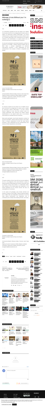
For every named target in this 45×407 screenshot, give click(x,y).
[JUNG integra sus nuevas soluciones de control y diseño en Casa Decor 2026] (26, 295)
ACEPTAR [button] (14, 404)
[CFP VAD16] (36, 201)
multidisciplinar (19, 256)
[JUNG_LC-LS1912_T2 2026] (36, 64)
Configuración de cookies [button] (6, 404)
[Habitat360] (36, 119)
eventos (6, 13)
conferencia (7, 256)
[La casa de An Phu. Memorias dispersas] (26, 329)
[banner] (36, 219)
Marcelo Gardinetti (38, 285)
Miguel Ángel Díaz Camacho (37, 265)
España (11, 256)
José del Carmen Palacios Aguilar (37, 290)
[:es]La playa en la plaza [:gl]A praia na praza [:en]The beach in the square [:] (22, 269)
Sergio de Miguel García (37, 298)
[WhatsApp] (18, 25)
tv (9, 330)
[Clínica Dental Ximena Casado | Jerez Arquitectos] (19, 329)
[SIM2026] (36, 182)
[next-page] (4, 320)
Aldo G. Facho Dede (38, 293)
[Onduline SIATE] (36, 101)
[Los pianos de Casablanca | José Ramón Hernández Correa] (5, 309)
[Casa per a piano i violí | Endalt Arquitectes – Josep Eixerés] (12, 338)
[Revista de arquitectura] (9, 7)
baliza (17, 296)
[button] (41, 10)
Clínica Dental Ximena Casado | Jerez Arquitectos (18, 333)
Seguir (41, 43)
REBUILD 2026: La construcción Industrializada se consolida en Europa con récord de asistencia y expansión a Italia (25, 315)
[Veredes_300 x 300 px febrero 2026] (36, 140)
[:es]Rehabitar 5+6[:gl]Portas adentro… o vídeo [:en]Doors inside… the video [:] (7, 269)
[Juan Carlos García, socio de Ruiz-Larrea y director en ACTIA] (19, 295)
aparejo (24, 296)
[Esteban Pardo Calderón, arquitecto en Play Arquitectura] (12, 309)
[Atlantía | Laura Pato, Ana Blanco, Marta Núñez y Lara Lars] (12, 329)
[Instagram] (38, 1)
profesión (23, 256)
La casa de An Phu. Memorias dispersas (26, 333)
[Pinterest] (41, 1)
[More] (25, 25)
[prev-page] (3, 320)
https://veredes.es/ (13, 277)
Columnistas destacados (35, 249)
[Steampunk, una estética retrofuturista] (26, 338)
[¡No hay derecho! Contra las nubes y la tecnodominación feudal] (19, 338)
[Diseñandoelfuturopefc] (36, 158)
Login (27, 366)
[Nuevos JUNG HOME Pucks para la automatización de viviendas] (19, 309)
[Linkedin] (39, 1)
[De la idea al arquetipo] (5, 329)
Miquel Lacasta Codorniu (37, 257)
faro (9, 296)
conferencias (10, 13)
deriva (24, 310)
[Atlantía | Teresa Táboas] (5, 338)
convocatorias (4, 296)
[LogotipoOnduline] (36, 32)
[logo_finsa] (36, 26)
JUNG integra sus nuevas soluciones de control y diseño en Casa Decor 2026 (26, 300)
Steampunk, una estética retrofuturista (25, 342)
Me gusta (40, 41)
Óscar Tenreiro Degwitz (37, 278)
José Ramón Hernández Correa (37, 261)
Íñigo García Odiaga (38, 273)
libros (3, 330)
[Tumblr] (35, 2)
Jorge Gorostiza (37, 252)
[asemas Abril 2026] (36, 82)
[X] (13, 25)
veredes (5, 22)
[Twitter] (36, 1)
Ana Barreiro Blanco (38, 269)
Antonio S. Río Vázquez (37, 282)
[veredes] (3, 22)
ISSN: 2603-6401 (26, 393)
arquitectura (18, 330)
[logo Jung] (36, 20)
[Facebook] (35, 1)
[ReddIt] (23, 25)
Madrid (14, 256)
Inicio (3, 13)
